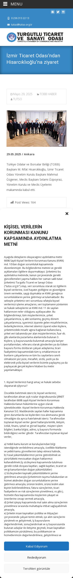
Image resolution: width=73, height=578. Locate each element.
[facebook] (53, 13)
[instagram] (63, 13)
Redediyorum (36, 557)
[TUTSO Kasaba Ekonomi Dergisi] (31, 36)
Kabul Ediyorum (36, 546)
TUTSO (17, 99)
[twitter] (58, 13)
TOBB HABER (48, 94)
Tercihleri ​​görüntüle (36, 568)
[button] (67, 214)
